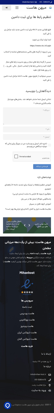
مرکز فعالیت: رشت (39, 385)
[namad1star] (27, 287)
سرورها (30, 257)
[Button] (6, 7)
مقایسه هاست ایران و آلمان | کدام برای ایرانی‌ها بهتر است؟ (28, 209)
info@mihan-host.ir (38, 374)
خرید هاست (46, 253)
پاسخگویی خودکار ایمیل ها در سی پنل (36, 199)
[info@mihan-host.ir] (48, 374)
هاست (7, 261)
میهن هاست (43, 242)
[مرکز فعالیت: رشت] (48, 385)
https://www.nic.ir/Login (40, 45)
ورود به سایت (39, 391)
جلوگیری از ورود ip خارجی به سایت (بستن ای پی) (32, 194)
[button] (17, 7)
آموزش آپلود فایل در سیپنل (40, 204)
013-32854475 (40, 379)
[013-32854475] (48, 380)
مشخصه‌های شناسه (19, 52)
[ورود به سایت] (48, 390)
